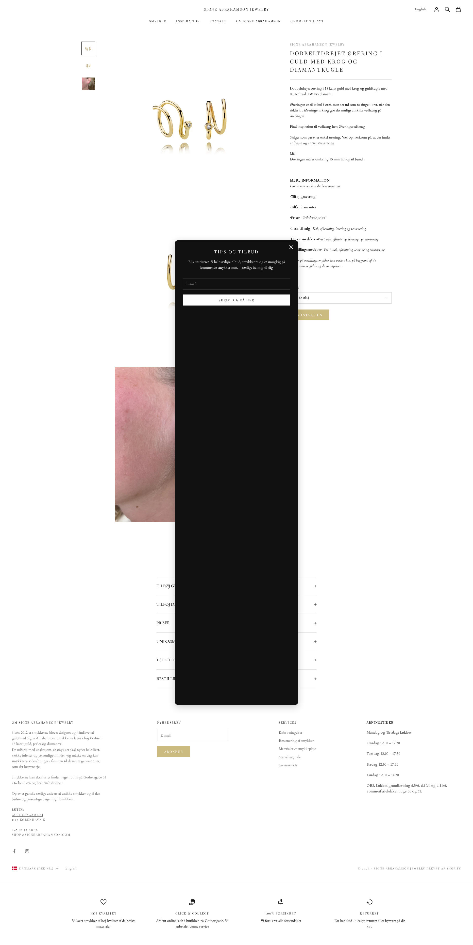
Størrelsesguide (290, 757)
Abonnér (173, 751)
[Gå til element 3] (88, 84)
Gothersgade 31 (27, 815)
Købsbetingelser (290, 732)
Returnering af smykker (296, 740)
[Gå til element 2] (88, 66)
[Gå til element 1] (88, 48)
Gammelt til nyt (306, 21)
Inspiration (188, 21)
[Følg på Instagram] (27, 851)
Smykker (157, 21)
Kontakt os (309, 315)
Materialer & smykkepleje (297, 748)
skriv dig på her (236, 300)
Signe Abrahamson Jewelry (317, 44)
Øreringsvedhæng (352, 126)
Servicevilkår (288, 765)
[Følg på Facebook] (14, 851)
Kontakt (218, 21)
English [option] (420, 9)
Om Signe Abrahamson (258, 21)
